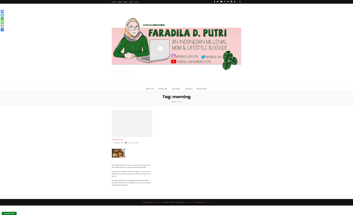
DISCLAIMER (176, 89)
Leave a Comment (132, 143)
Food (136, 2)
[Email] (2, 26)
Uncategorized (117, 139)
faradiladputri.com (157, 202)
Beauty (119, 2)
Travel (131, 2)
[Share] (2, 30)
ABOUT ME (149, 89)
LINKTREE (188, 89)
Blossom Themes (190, 202)
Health (125, 2)
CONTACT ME (162, 89)
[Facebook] (2, 11)
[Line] (2, 22)
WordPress (207, 202)
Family (114, 2)
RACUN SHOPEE (202, 89)
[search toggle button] (240, 2)
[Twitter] (2, 15)
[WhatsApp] (2, 19)
